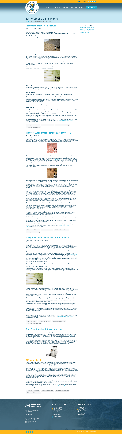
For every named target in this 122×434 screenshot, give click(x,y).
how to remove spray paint (44, 321)
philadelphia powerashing (47, 229)
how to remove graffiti (31, 321)
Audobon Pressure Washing (86, 30)
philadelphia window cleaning (33, 232)
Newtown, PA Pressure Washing (87, 29)
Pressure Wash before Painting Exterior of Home (49, 133)
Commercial (49, 7)
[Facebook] (88, 1)
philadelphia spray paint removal (34, 323)
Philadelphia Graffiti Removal (33, 125)
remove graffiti (73, 254)
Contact (81, 7)
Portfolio (65, 7)
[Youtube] (93, 1)
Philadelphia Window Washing (33, 127)
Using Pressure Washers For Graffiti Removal (47, 237)
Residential (57, 7)
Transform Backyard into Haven (41, 26)
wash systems (70, 335)
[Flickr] (95, 1)
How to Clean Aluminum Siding (86, 33)
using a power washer (55, 159)
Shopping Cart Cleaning (85, 32)
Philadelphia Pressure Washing (65, 120)
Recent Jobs (74, 7)
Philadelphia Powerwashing (47, 125)
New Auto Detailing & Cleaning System (44, 329)
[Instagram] (91, 1)
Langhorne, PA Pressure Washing (87, 27)
